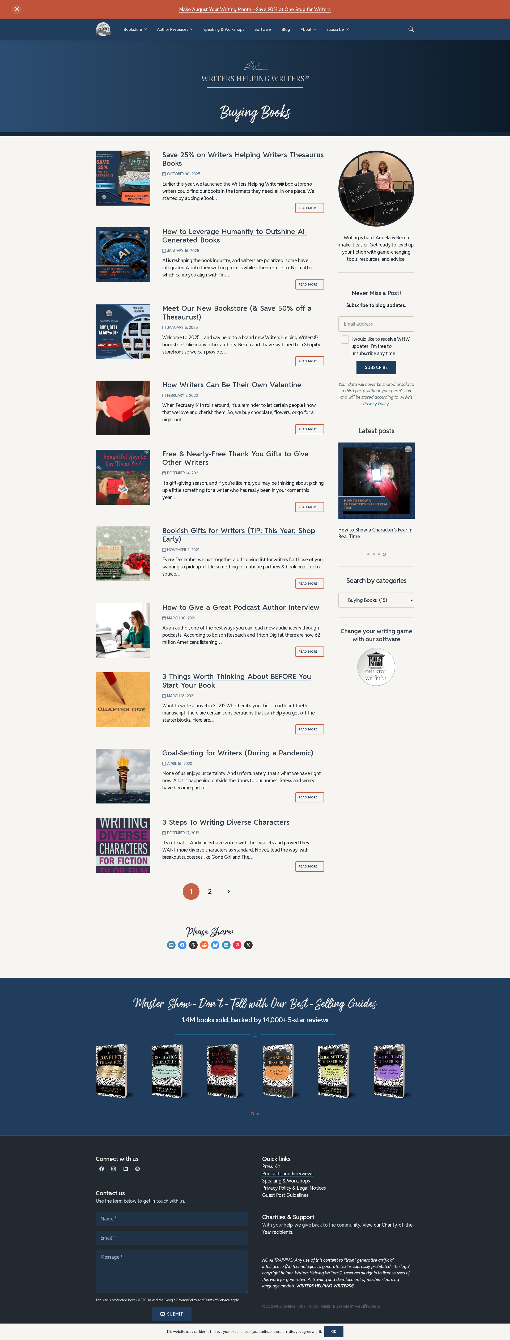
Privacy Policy (186, 1300)
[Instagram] (114, 1169)
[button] (145, 29)
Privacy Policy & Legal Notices (294, 1188)
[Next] (228, 891)
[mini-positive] (338, 1071)
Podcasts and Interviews (287, 1174)
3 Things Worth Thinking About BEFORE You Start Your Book (236, 681)
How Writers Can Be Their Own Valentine (231, 384)
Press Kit (271, 1166)
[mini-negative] (393, 1071)
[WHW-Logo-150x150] (104, 29)
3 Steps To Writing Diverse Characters (226, 822)
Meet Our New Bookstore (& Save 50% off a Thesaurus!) (237, 312)
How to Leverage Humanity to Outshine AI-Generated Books (234, 236)
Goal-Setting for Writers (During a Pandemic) (237, 753)
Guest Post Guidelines (285, 1195)
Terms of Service (217, 1300)
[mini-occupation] (116, 1071)
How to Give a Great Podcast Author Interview (240, 607)
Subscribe (376, 367)
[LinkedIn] (125, 1169)
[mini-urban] (227, 1071)
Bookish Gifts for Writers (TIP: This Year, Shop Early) (238, 535)
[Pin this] (237, 945)
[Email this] (171, 945)
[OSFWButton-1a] (376, 667)
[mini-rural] (282, 1071)
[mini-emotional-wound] (171, 1071)
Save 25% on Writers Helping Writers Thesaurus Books (243, 159)
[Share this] (182, 945)
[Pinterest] (137, 1169)
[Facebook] (102, 1169)
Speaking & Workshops (286, 1181)
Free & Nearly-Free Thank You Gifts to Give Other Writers (235, 458)
